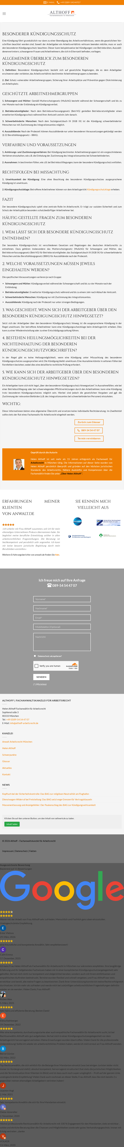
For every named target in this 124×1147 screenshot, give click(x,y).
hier (57, 554)
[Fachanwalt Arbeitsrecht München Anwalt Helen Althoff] (62, 13)
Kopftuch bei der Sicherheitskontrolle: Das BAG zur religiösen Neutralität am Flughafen (45, 793)
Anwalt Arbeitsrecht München (17, 741)
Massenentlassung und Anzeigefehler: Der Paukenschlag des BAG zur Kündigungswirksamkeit (49, 805)
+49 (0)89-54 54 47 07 (17, 719)
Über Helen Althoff (71, 473)
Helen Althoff (9, 748)
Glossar (6, 761)
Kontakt (6, 774)
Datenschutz (21, 851)
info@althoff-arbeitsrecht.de (24, 723)
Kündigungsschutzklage (99, 189)
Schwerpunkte (9, 754)
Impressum (7, 851)
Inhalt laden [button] (12, 824)
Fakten (32, 851)
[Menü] (4, 13)
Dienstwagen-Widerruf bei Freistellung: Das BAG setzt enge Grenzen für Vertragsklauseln (47, 799)
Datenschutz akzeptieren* (50, 656)
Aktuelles (7, 768)
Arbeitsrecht (37, 462)
